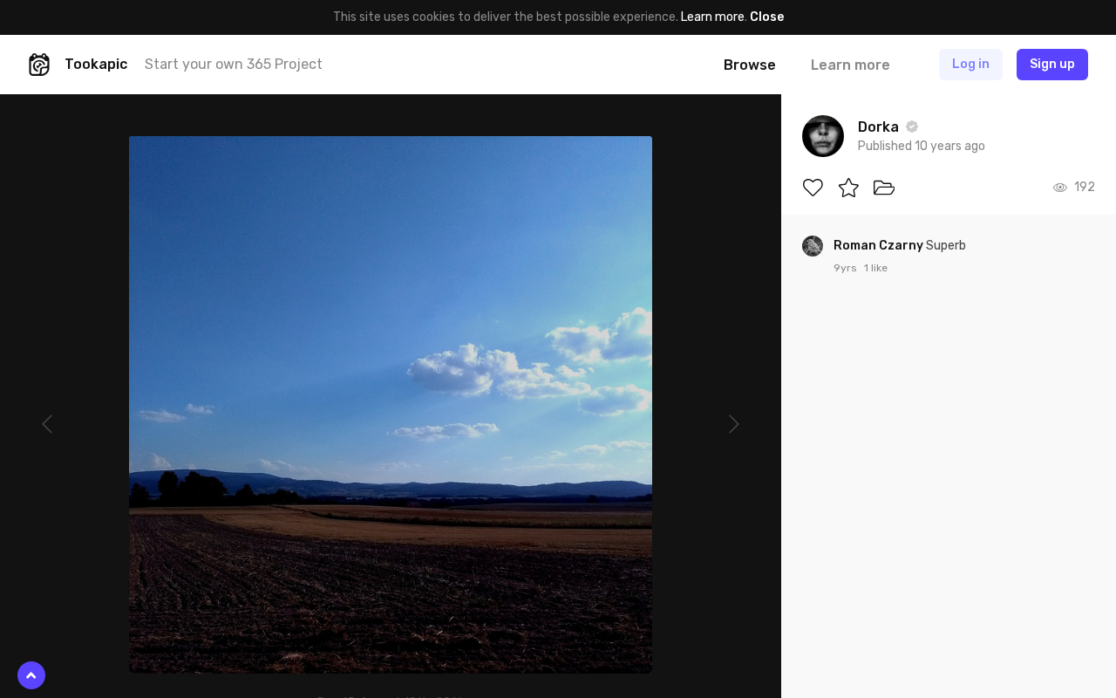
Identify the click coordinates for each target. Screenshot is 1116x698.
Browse (750, 65)
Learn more (713, 17)
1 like (876, 268)
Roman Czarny (880, 245)
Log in (971, 64)
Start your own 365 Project (234, 64)
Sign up (1052, 64)
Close (767, 17)
